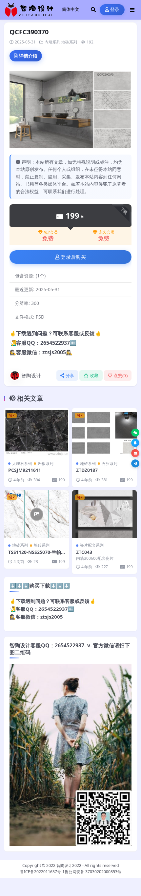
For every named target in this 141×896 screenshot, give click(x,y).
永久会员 (106, 232)
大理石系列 (22, 463)
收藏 (94, 375)
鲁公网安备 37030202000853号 (93, 871)
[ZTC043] (104, 514)
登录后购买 (73, 257)
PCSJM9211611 (24, 470)
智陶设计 (31, 375)
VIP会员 (51, 232)
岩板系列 (45, 463)
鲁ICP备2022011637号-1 (42, 871)
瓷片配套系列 (92, 545)
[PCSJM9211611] (36, 432)
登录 (115, 9)
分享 (70, 375)
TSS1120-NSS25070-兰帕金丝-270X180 (34, 555)
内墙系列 (52, 42)
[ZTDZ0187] (104, 432)
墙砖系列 (42, 545)
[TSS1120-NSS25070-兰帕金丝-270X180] (36, 514)
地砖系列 (69, 42)
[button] (135, 433)
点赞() (120, 375)
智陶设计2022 (68, 865)
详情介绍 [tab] (28, 56)
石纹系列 (109, 463)
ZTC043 (84, 552)
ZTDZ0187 (87, 470)
